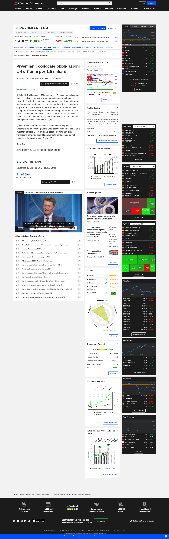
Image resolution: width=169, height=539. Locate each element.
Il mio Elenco (127, 126)
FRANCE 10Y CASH (131, 445)
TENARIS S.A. (129, 193)
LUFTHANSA (129, 145)
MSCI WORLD (129, 74)
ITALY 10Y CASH (130, 434)
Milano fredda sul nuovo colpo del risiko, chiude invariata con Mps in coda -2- (96, 41)
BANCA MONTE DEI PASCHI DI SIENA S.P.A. (136, 153)
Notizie (29, 9)
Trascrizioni (62, 52)
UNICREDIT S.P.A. (130, 141)
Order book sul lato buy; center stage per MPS (36, 257)
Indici (126, 26)
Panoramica (18, 47)
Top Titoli (134, 9)
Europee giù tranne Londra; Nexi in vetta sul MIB (37, 293)
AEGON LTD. (129, 245)
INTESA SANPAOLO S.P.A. (133, 148)
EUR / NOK (126, 311)
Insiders (53, 52)
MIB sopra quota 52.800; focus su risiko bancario (37, 261)
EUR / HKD (126, 324)
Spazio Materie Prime (139, 372)
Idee (62, 9)
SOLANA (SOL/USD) (131, 401)
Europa (134, 26)
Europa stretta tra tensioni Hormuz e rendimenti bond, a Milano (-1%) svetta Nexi (47, 289)
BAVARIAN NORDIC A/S (132, 228)
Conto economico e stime (98, 149)
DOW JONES (129, 61)
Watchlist (85, 9)
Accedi (142, 3)
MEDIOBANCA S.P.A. (131, 156)
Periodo (89, 67)
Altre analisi (113, 263)
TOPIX (127, 69)
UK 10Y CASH (129, 447)
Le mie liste (138, 159)
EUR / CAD (126, 316)
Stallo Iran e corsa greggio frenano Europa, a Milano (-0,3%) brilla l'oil (43, 297)
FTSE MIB (128, 45)
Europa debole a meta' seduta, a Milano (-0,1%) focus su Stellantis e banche (45, 273)
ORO (124, 357)
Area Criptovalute (138, 410)
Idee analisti (30, 52)
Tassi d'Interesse (128, 417)
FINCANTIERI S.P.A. (131, 136)
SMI (126, 53)
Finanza (65, 47)
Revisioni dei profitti (96, 381)
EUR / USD (126, 298)
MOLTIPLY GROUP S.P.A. (132, 196)
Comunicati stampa (74, 52)
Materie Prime (127, 340)
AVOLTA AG (128, 242)
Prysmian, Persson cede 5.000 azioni (33, 249)
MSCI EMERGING (130, 71)
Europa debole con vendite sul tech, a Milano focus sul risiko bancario (43, 281)
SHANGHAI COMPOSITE (132, 66)
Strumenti (121, 9)
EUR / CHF (126, 303)
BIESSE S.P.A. (129, 181)
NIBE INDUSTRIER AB (132, 230)
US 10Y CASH (129, 437)
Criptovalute (127, 379)
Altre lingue (102, 52)
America (143, 26)
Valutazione (77, 47)
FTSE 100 (128, 55)
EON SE (127, 150)
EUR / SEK (126, 309)
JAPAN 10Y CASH (130, 442)
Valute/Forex (127, 281)
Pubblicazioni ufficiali (89, 52)
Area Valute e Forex (139, 334)
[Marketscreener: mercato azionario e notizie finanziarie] (28, 3)
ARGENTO (126, 365)
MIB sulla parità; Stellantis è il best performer (96, 37)
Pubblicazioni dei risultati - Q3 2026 (110, 135)
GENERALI (128, 138)
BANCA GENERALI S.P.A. (133, 190)
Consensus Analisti (96, 344)
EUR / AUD (126, 319)
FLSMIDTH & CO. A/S (131, 236)
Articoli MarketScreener (22, 55)
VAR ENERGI (129, 253)
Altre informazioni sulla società (107, 141)
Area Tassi (139, 451)
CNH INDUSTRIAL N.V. (132, 170)
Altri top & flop (139, 217)
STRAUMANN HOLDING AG (133, 250)
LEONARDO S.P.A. (130, 188)
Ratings (100, 47)
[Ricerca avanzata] (109, 3)
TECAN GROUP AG (131, 248)
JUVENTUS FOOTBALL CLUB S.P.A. (136, 173)
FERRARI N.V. (129, 133)
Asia (151, 26)
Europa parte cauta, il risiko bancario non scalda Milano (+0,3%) (42, 265)
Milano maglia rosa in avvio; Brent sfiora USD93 (37, 269)
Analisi (39, 9)
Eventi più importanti (42, 52)
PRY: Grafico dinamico (110, 100)
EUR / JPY (126, 330)
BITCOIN (127, 396)
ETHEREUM (128, 398)
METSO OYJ (128, 238)
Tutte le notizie (19, 52)
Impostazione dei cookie (67, 530)
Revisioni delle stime (110, 422)
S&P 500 (127, 58)
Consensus (89, 47)
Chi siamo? (81, 530)
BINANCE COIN (130, 404)
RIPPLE (127, 406)
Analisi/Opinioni (94, 193)
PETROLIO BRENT (129, 363)
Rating (90, 271)
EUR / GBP (126, 301)
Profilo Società (93, 108)
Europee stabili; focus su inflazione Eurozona (36, 277)
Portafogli (73, 9)
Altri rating (113, 336)
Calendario (51, 9)
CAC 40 (127, 50)
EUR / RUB (126, 306)
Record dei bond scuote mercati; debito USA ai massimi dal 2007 (42, 285)
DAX (126, 47)
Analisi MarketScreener (40, 55)
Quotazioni (29, 47)
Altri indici (139, 89)
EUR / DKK (126, 314)
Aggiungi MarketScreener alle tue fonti (55, 84)
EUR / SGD (126, 327)
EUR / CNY (126, 322)
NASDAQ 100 (129, 63)
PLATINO (126, 368)
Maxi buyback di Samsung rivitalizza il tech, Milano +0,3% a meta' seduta (44, 253)
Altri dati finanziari (111, 184)
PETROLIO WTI (127, 360)
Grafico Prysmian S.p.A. (98, 62)
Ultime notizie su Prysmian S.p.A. (29, 236)
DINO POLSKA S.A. (131, 233)
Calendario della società (109, 474)
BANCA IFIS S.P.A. (130, 176)
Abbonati (151, 3)
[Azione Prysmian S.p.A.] (37, 90)
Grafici (38, 47)
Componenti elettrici (112, 132)
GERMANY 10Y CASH (132, 439)
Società (56, 47)
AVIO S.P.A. (128, 178)
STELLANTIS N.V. (130, 130)
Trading (97, 9)
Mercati (18, 9)
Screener (109, 9)
